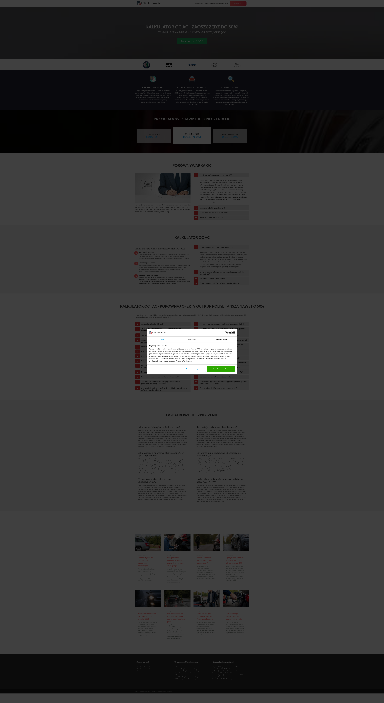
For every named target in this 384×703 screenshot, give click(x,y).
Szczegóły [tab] (192, 339)
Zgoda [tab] (162, 339)
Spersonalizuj (190, 369)
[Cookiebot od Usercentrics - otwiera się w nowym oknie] (226, 332)
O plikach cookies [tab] (222, 339)
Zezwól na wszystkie (220, 369)
